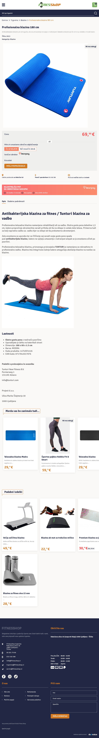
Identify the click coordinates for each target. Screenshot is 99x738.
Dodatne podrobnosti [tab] (16, 201)
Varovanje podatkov (34, 700)
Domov (5, 20)
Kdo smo (7, 692)
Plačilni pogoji (9, 700)
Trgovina (14, 20)
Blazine (24, 20)
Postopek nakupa (33, 696)
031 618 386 (52, 177)
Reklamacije (31, 692)
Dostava (7, 696)
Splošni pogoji (6, 728)
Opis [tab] (4, 201)
